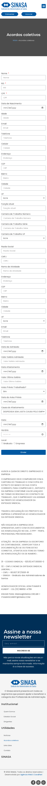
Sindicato (7, 443)
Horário (5, 430)
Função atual (7, 204)
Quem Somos (9, 711)
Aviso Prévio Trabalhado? (13, 387)
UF (2, 194)
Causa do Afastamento (12, 408)
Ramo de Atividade (10, 267)
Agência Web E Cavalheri (31, 774)
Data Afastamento (10, 367)
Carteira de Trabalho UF (13, 234)
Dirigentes (8, 721)
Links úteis (8, 745)
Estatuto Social (10, 716)
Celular (4, 144)
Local (3, 440)
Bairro (4, 174)
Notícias (7, 735)
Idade (4, 114)
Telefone (5, 134)
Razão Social (7, 247)
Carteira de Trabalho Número (15, 214)
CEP (3, 164)
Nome (4, 73)
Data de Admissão (10, 347)
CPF (3, 94)
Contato (7, 750)
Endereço (6, 154)
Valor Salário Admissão (12, 357)
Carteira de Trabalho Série (14, 224)
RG (3, 84)
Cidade (4, 184)
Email (4, 124)
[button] (44, 6)
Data (3, 420)
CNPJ (4, 257)
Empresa (20, 443)
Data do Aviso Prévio (11, 397)
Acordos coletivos (11, 740)
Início (15, 40)
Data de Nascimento (11, 104)
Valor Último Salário (11, 377)
